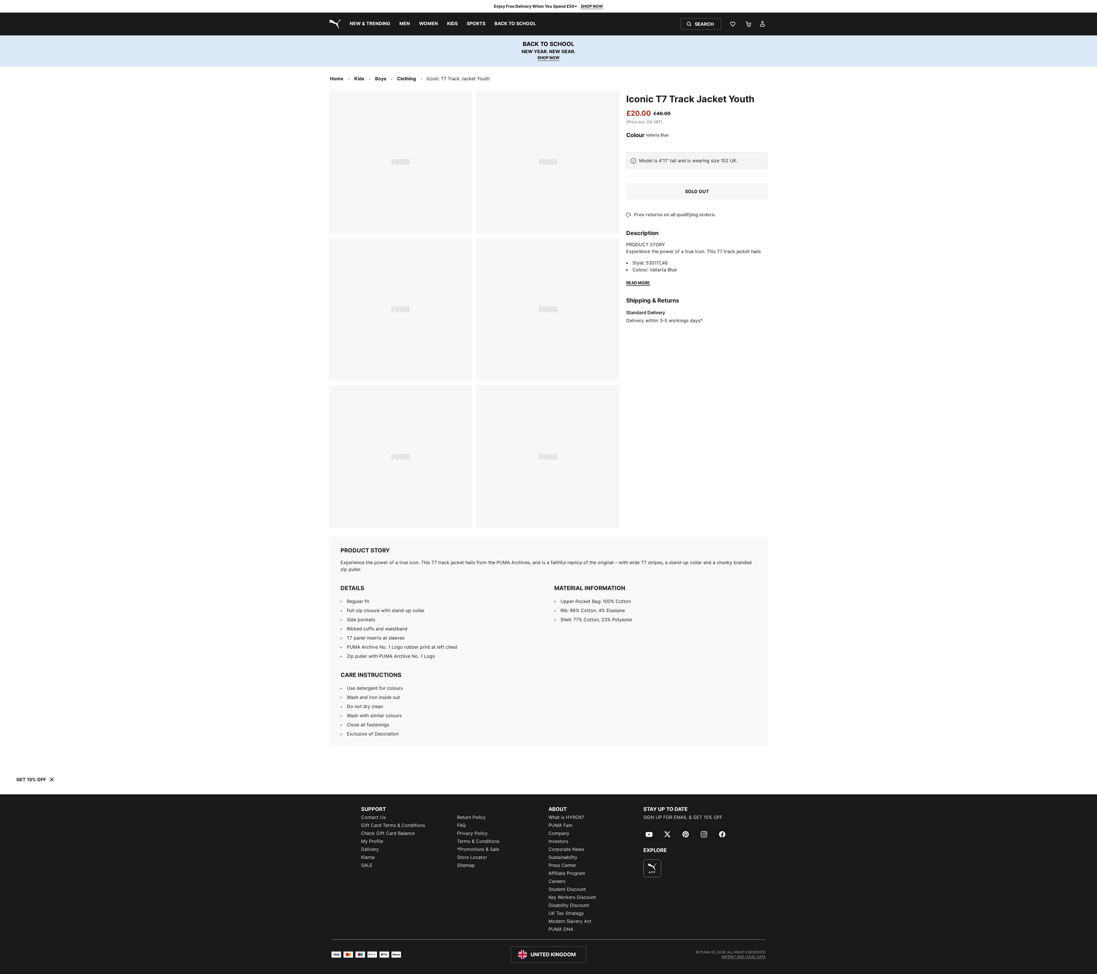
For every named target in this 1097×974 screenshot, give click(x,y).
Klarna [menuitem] (368, 857)
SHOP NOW (592, 6)
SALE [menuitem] (367, 865)
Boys (380, 78)
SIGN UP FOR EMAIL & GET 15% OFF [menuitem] (682, 817)
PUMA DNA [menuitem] (560, 929)
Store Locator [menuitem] (472, 857)
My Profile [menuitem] (372, 841)
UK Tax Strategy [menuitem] (566, 913)
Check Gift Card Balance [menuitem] (388, 833)
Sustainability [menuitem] (562, 857)
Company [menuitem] (558, 833)
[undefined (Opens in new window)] (652, 868)
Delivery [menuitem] (370, 849)
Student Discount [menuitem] (567, 889)
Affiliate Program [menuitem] (566, 873)
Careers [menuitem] (556, 881)
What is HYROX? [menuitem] (566, 817)
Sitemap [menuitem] (466, 865)
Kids (359, 78)
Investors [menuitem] (558, 841)
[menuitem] (370, 24)
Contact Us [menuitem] (373, 817)
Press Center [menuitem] (562, 865)
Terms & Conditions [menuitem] (478, 841)
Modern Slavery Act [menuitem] (569, 921)
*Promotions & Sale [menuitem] (478, 849)
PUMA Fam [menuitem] (560, 825)
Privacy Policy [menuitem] (472, 833)
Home (336, 78)
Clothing (406, 78)
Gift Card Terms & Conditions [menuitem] (393, 825)
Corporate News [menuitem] (566, 849)
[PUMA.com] (333, 24)
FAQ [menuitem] (461, 825)
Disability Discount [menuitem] (568, 905)
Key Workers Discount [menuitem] (572, 897)
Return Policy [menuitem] (471, 817)
